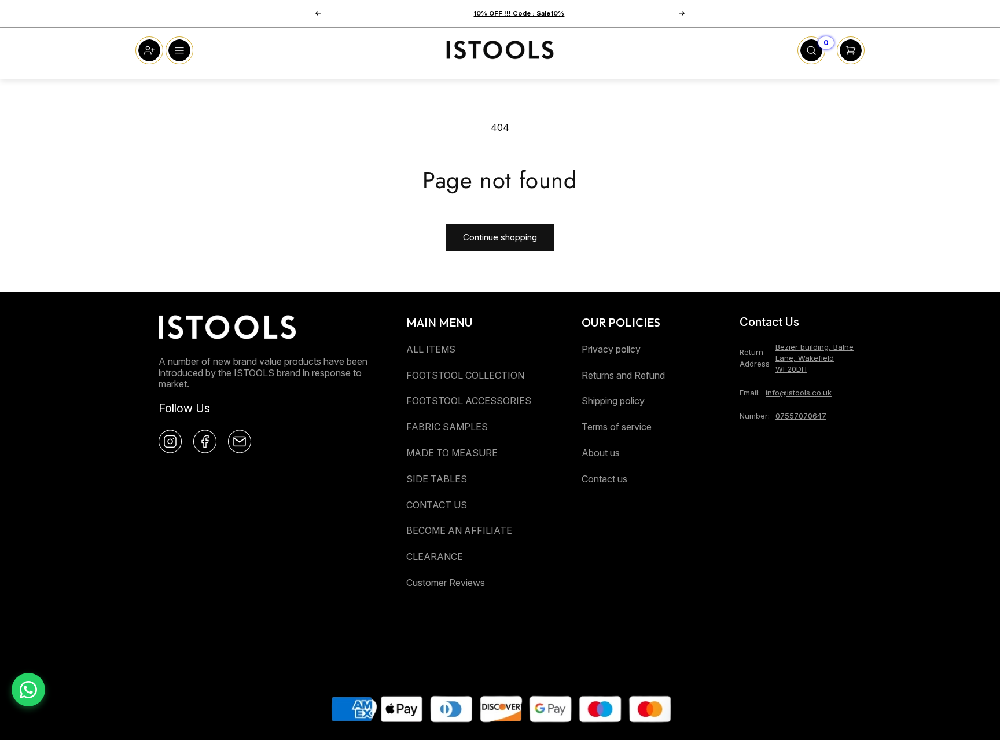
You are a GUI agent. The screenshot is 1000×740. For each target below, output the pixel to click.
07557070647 (800, 415)
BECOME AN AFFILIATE (459, 530)
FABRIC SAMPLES (447, 427)
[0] (811, 61)
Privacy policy (611, 349)
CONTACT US (436, 505)
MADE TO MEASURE (452, 453)
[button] (318, 13)
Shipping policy (613, 400)
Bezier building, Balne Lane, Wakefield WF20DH (814, 358)
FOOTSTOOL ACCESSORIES (468, 400)
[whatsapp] (28, 689)
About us (601, 453)
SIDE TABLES (436, 479)
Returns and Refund (623, 375)
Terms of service (617, 427)
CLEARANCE (434, 556)
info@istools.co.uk (799, 392)
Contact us (604, 479)
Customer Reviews (445, 582)
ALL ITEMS (430, 349)
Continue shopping (500, 237)
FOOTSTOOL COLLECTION (465, 375)
